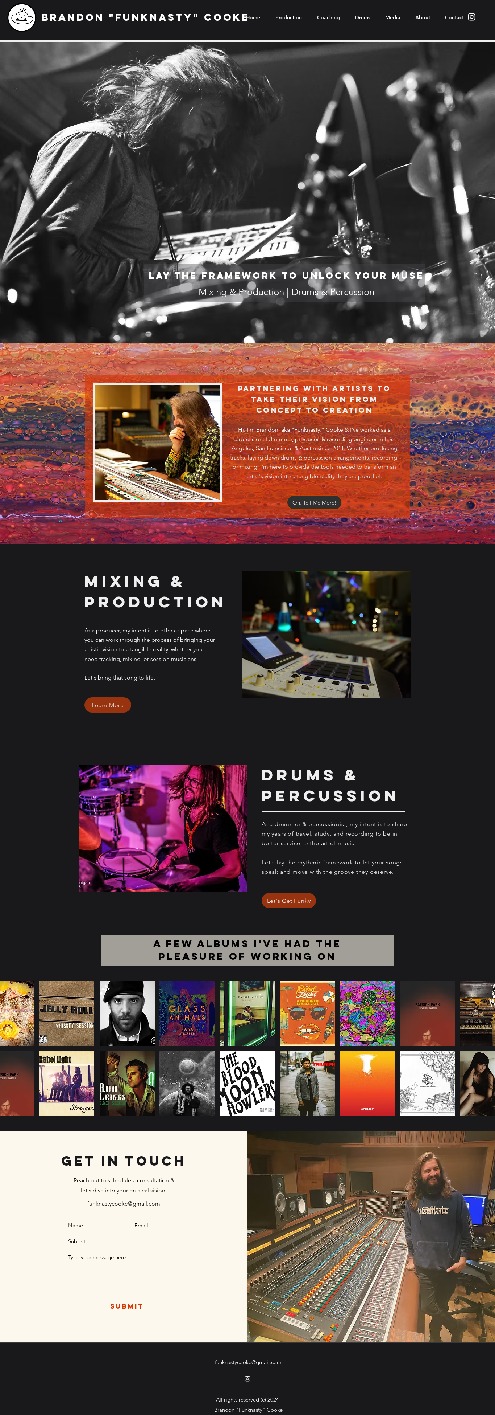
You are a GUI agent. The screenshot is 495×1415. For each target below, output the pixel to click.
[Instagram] (472, 17)
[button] (67, 1013)
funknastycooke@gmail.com (123, 1203)
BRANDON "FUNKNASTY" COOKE (146, 17)
